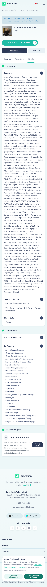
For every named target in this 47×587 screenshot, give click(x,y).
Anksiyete (9, 404)
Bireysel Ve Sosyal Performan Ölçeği (20, 422)
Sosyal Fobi (10, 407)
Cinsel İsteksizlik (12, 401)
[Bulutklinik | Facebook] (18, 528)
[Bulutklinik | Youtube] (29, 528)
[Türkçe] (36, 3)
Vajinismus (9, 389)
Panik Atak (9, 392)
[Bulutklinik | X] (23, 528)
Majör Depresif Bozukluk (15, 371)
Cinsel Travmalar (12, 386)
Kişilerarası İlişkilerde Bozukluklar (18, 362)
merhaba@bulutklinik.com (23, 507)
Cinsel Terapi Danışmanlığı (15, 356)
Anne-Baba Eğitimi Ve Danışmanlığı (19, 359)
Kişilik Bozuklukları (12, 365)
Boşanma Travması (13, 380)
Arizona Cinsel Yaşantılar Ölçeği (18, 419)
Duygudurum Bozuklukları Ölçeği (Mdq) (20, 416)
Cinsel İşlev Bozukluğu (14, 353)
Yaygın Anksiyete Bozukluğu (16, 368)
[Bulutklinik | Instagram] (12, 528)
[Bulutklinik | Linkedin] (35, 528)
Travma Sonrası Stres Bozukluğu (18, 410)
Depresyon (9, 398)
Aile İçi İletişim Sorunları (14, 350)
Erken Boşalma (11, 377)
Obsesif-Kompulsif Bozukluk (16, 374)
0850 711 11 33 (23, 503)
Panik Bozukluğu (11, 413)
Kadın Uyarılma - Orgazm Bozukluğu (19, 395)
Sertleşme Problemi (13, 383)
